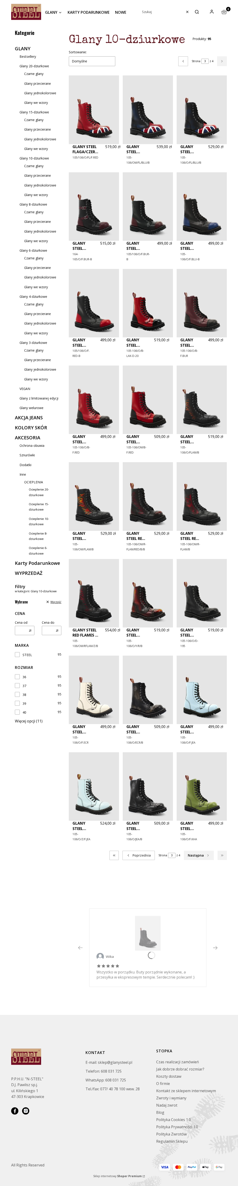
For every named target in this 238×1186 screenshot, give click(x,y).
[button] (197, 12)
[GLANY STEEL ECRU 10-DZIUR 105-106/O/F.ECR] (94, 690)
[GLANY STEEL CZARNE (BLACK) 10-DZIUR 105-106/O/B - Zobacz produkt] (147, 933)
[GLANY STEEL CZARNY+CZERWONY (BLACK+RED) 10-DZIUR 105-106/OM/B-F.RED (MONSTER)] (148, 400)
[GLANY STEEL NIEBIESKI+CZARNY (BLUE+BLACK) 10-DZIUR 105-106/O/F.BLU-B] (202, 206)
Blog (160, 1112)
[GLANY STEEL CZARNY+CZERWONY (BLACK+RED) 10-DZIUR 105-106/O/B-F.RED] (94, 400)
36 (24, 677)
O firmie (163, 1083)
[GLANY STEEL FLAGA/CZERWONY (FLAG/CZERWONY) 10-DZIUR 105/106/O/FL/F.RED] (94, 109)
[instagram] (25, 1111)
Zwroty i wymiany (171, 1098)
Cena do (48, 622)
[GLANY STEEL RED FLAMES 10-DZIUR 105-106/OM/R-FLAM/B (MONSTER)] (202, 496)
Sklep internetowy (117, 1176)
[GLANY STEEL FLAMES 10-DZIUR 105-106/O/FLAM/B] (202, 400)
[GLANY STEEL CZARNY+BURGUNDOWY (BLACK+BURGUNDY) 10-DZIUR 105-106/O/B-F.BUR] (202, 303)
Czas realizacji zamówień (177, 1062)
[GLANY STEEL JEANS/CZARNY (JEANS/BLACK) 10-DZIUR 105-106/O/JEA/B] (148, 786)
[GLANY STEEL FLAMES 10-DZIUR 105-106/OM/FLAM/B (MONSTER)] (94, 496)
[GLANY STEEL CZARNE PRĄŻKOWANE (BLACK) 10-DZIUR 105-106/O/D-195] (202, 593)
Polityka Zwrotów (171, 1134)
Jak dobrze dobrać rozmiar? (180, 1069)
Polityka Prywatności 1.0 (177, 1127)
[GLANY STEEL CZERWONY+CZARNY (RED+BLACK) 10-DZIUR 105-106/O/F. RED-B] (94, 303)
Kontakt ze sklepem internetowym (186, 1090)
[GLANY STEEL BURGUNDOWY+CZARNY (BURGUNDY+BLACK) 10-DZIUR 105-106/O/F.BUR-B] (148, 206)
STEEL (27, 655)
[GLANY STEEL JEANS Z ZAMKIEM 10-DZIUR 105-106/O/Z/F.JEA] (94, 786)
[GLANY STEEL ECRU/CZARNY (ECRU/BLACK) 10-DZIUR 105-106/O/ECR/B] (148, 690)
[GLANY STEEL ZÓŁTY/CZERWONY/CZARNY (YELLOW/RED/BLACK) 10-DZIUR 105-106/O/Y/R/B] (148, 593)
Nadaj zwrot (166, 1105)
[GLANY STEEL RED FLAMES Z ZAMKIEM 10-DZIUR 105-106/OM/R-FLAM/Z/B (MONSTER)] (94, 593)
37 (24, 686)
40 (24, 712)
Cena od (21, 622)
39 (24, 703)
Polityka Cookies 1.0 (173, 1119)
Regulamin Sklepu (172, 1141)
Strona (196, 61)
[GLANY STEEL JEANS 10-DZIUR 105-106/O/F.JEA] (202, 690)
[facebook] (14, 1111)
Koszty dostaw (168, 1076)
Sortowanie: (78, 52)
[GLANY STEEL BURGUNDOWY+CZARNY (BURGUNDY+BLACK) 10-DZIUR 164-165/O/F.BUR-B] (94, 206)
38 (24, 694)
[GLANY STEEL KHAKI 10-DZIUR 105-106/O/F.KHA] (202, 786)
